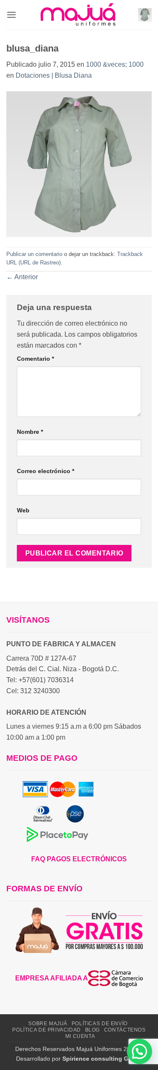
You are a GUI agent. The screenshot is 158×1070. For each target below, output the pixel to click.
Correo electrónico (45, 471)
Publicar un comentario (34, 254)
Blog (92, 1030)
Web (23, 510)
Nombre (30, 431)
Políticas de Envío (100, 1023)
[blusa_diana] (79, 163)
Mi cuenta (80, 1036)
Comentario (35, 358)
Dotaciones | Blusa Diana (54, 75)
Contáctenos (125, 1030)
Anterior (22, 276)
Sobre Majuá (47, 1023)
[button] (11, 14)
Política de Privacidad (46, 1030)
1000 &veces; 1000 (115, 64)
